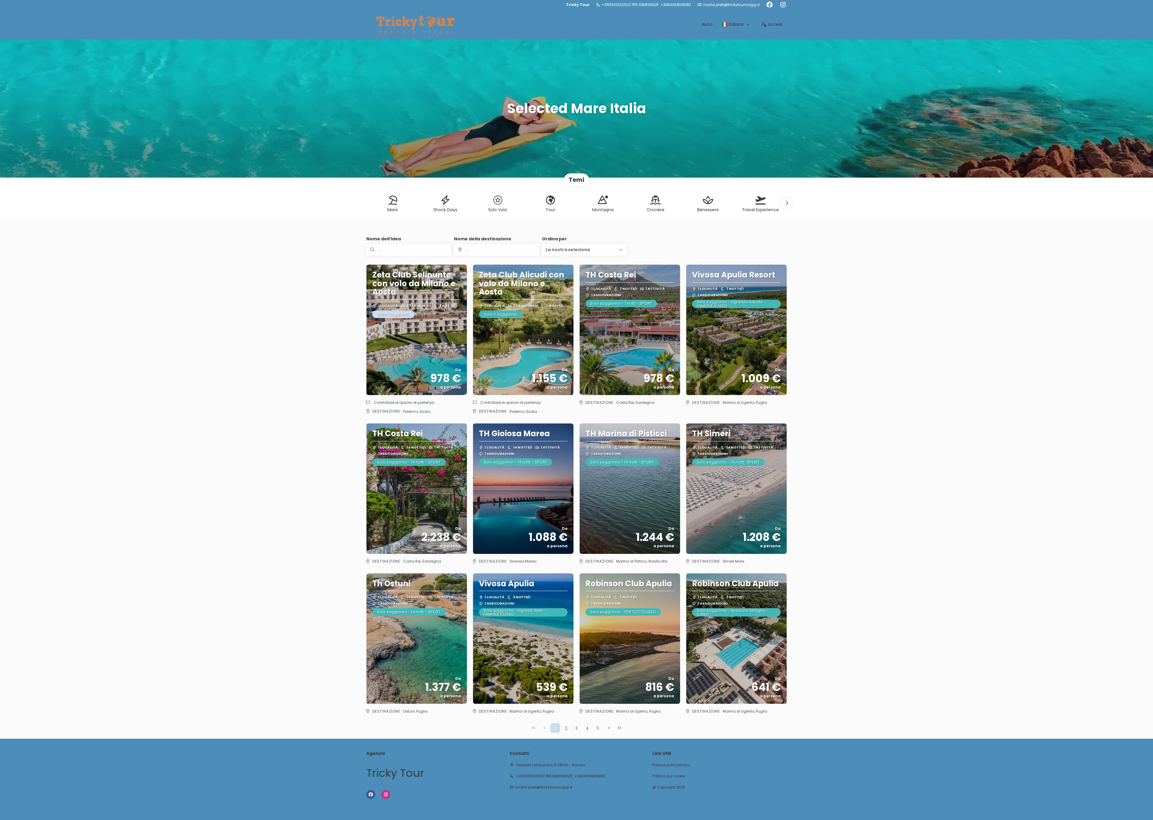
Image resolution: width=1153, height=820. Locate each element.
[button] (787, 203)
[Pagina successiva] (609, 728)
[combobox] (496, 250)
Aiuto (707, 24)
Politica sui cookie (668, 776)
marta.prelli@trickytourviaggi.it (731, 4)
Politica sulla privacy (671, 765)
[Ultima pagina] (619, 728)
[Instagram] (783, 5)
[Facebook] (769, 5)
